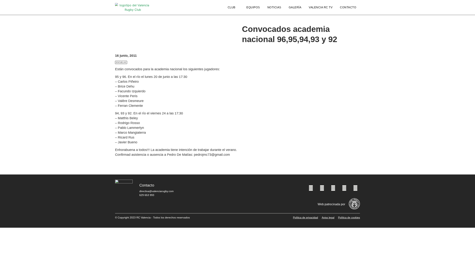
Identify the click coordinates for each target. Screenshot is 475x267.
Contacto (348, 7)
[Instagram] (333, 188)
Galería (295, 7)
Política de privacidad (305, 217)
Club (231, 7)
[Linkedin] (355, 188)
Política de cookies (349, 217)
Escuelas (121, 62)
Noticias (274, 7)
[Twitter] (322, 188)
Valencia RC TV (320, 7)
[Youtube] (344, 188)
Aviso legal (328, 217)
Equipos (253, 7)
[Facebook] (310, 188)
